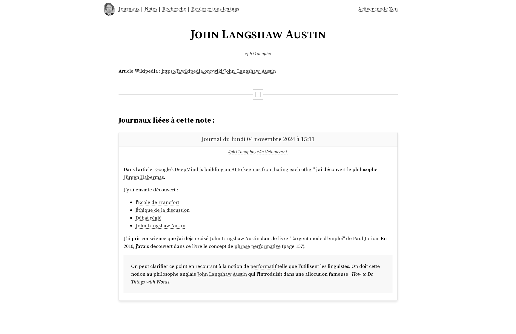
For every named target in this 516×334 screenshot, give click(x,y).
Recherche (174, 8)
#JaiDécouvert (272, 152)
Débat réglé (149, 217)
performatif (263, 266)
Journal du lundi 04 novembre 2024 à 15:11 (258, 139)
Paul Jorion (365, 238)
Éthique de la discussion (163, 210)
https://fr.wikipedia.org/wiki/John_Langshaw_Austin (219, 71)
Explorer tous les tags (215, 8)
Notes (151, 8)
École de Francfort (158, 202)
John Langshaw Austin (160, 225)
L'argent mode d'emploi (317, 238)
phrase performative (257, 246)
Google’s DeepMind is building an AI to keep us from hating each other (234, 169)
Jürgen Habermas (144, 177)
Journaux (129, 8)
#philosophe (258, 54)
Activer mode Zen (378, 8)
